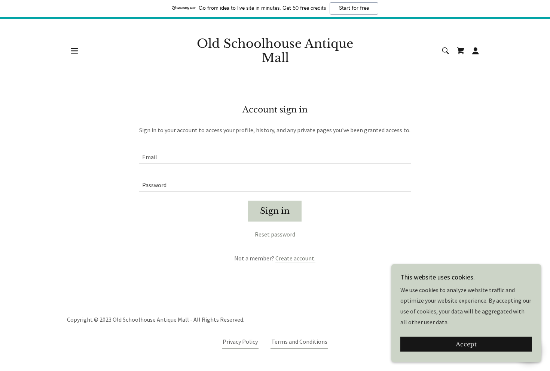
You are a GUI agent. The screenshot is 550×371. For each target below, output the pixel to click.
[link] (275, 60)
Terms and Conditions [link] (299, 341)
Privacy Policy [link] (240, 341)
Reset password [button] (275, 234)
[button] (74, 50)
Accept (466, 344)
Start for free (354, 8)
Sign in (275, 211)
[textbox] (274, 154)
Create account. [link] (295, 258)
